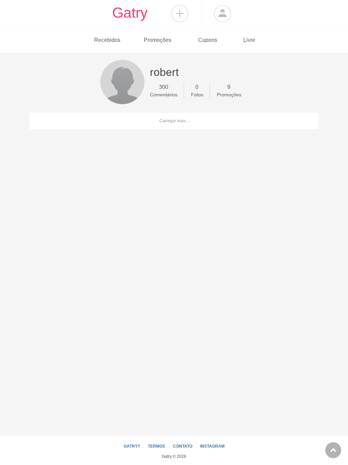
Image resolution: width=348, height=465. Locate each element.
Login (222, 13)
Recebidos (107, 40)
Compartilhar (180, 13)
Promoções (157, 40)
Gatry (130, 12)
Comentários (163, 90)
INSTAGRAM (212, 446)
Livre (249, 40)
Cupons (207, 40)
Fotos (197, 90)
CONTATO (182, 446)
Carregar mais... (174, 120)
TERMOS (156, 446)
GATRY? (132, 446)
